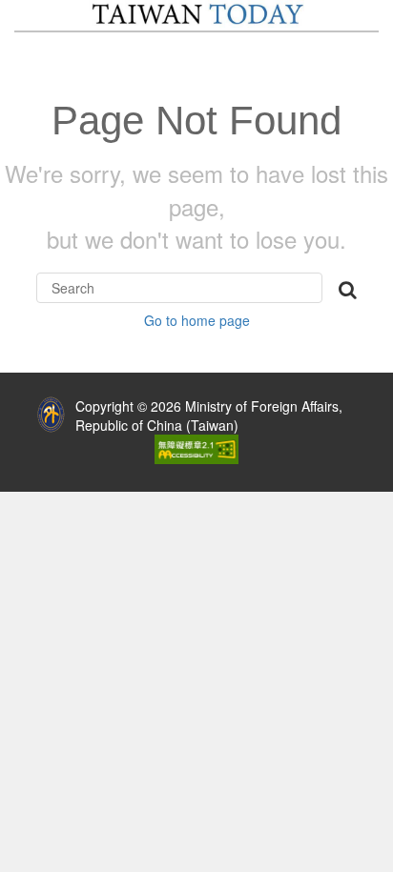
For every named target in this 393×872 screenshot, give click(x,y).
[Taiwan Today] (196, 14)
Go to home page (197, 320)
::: (13, 401)
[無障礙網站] (196, 446)
